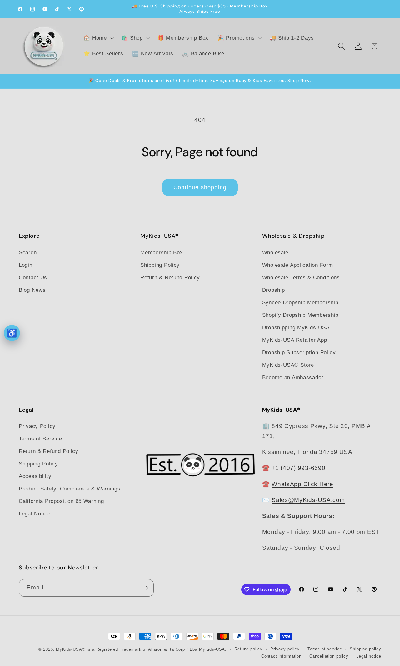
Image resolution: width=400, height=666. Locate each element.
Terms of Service (40, 439)
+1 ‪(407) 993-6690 (298, 468)
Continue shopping (200, 187)
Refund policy (248, 649)
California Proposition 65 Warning (61, 501)
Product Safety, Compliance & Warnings (70, 489)
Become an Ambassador (292, 377)
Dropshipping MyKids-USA (296, 328)
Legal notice (368, 656)
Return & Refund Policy (170, 278)
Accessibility (35, 476)
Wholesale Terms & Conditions (301, 278)
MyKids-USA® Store (288, 365)
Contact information (281, 656)
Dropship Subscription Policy (299, 352)
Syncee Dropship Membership (300, 303)
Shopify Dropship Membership (300, 315)
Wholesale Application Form (297, 265)
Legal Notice (35, 514)
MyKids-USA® (70, 649)
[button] (98, 38)
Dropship (273, 290)
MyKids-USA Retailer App (294, 340)
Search (28, 253)
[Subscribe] (145, 588)
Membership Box (161, 253)
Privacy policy (285, 649)
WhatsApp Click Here (302, 484)
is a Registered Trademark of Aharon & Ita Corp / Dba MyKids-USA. (157, 649)
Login (25, 265)
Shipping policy (365, 649)
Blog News (32, 290)
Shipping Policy (160, 265)
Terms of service (325, 649)
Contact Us (33, 278)
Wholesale (275, 253)
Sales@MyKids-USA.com (308, 500)
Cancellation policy (328, 656)
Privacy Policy (37, 426)
